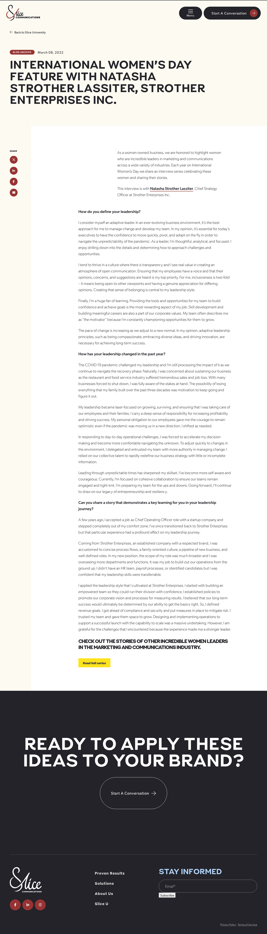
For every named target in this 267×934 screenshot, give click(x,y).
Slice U (101, 903)
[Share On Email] (14, 192)
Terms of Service (247, 924)
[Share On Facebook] (14, 182)
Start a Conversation (229, 13)
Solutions (104, 883)
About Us (104, 893)
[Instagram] (40, 904)
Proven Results (110, 873)
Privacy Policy (228, 924)
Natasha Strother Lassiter (171, 188)
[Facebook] (15, 904)
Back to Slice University (30, 32)
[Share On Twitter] (14, 160)
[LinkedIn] (27, 904)
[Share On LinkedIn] (14, 171)
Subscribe (167, 895)
